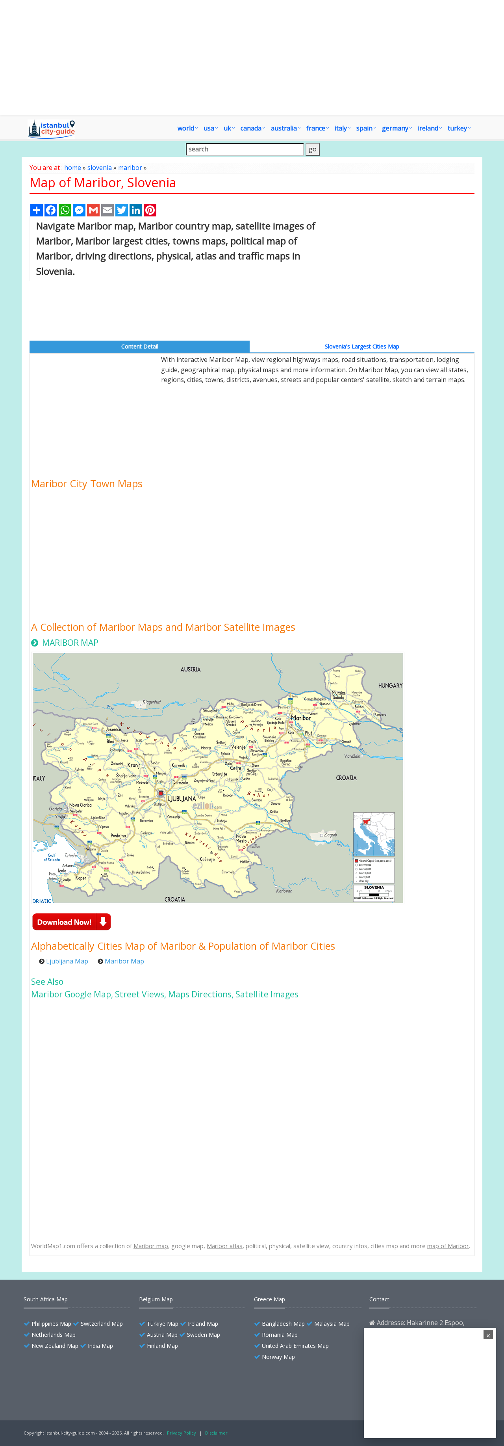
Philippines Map (51, 1323)
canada (251, 128)
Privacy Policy (181, 1433)
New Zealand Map (55, 1345)
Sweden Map (203, 1334)
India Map (100, 1345)
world (186, 128)
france (315, 128)
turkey (457, 128)
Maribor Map (124, 961)
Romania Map (280, 1334)
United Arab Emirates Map (295, 1345)
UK (227, 128)
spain (364, 128)
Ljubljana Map (67, 961)
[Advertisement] (406, 277)
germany (395, 128)
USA (209, 128)
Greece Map (269, 1299)
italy (341, 128)
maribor (130, 167)
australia (284, 128)
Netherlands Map (54, 1334)
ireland (428, 128)
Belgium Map (156, 1299)
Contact (379, 1299)
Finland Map (162, 1345)
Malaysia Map (332, 1323)
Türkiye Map (162, 1323)
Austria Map (162, 1334)
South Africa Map (46, 1299)
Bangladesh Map (283, 1323)
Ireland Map (203, 1323)
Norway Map (278, 1356)
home (72, 167)
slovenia (99, 167)
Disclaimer (216, 1433)
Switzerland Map (102, 1323)
